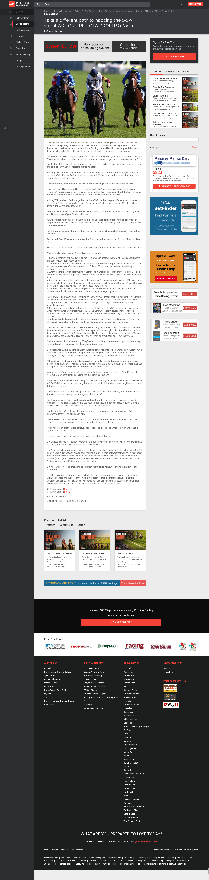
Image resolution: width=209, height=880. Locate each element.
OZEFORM (48, 861)
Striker (126, 766)
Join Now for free (121, 622)
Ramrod (127, 770)
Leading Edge (130, 781)
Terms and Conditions (163, 850)
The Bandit (128, 792)
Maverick (128, 741)
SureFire (127, 755)
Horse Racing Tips (97, 858)
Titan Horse (129, 777)
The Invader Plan (131, 810)
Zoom (126, 795)
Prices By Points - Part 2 (164, 104)
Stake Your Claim (125, 554)
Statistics (20, 48)
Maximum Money (131, 704)
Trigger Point (129, 785)
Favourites (21, 36)
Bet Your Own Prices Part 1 (165, 113)
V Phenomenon (130, 719)
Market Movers (50, 683)
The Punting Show (92, 668)
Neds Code (65, 858)
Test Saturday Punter (133, 821)
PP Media (88, 704)
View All (195, 147)
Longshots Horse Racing (123, 864)
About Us (48, 697)
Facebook (169, 672)
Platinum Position (131, 799)
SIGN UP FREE (195, 4)
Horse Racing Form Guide (55, 690)
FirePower (128, 730)
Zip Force (128, 803)
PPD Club (158, 169)
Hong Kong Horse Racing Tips (179, 861)
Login (181, 4)
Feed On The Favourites (93, 554)
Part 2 (67, 489)
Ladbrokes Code (51, 858)
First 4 (112, 861)
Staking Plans (22, 42)
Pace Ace (128, 686)
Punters (162, 864)
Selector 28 (129, 715)
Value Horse (129, 759)
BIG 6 (120, 861)
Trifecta (103, 861)
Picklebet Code (80, 858)
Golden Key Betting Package (136, 726)
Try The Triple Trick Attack (59, 554)
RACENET (60, 861)
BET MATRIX (129, 679)
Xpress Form (50, 675)
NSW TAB (71, 861)
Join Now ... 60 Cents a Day (175, 186)
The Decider (129, 675)
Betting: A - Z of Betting (23, 11)
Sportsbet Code (114, 858)
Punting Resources (62, 11)
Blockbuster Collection (134, 806)
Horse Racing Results (147, 864)
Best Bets (80, 864)
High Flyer (128, 708)
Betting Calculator (52, 679)
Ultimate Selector (131, 694)
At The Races (50, 864)
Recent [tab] (81, 525)
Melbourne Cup (157, 861)
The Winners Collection (134, 774)
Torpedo (127, 701)
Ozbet (190, 858)
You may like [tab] (66, 525)
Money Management (25, 54)
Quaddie (129, 861)
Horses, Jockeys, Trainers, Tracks (59, 701)
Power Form (129, 672)
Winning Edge (130, 748)
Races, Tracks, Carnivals (94, 686)
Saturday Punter (130, 690)
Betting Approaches (25, 30)
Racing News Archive (93, 708)
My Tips (47, 694)
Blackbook (49, 686)
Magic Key (128, 752)
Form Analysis (23, 18)
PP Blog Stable (90, 690)
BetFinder (48, 668)
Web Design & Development (186, 850)
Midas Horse (129, 788)
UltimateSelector (131, 817)
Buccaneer (128, 712)
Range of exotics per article (127, 11)
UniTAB (171, 858)
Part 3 (67, 492)
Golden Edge (129, 683)
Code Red (128, 723)
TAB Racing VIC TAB (155, 858)
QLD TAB (93, 861)
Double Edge (129, 814)
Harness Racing (66, 864)
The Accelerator (131, 745)
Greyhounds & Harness (94, 683)
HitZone (127, 737)
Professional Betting (93, 675)
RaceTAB (128, 858)
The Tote (181, 858)
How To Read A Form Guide (98, 864)
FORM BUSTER (130, 697)
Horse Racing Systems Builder (57, 672)
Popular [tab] (51, 525)
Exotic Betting (23, 24)
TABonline (139, 858)
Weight (19, 60)
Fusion (127, 734)
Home (47, 11)
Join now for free (174, 56)
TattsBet (82, 861)
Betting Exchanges (25, 66)
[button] (152, 171)
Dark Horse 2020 (131, 763)
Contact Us (49, 704)
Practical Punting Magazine (96, 694)
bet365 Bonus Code (177, 864)
